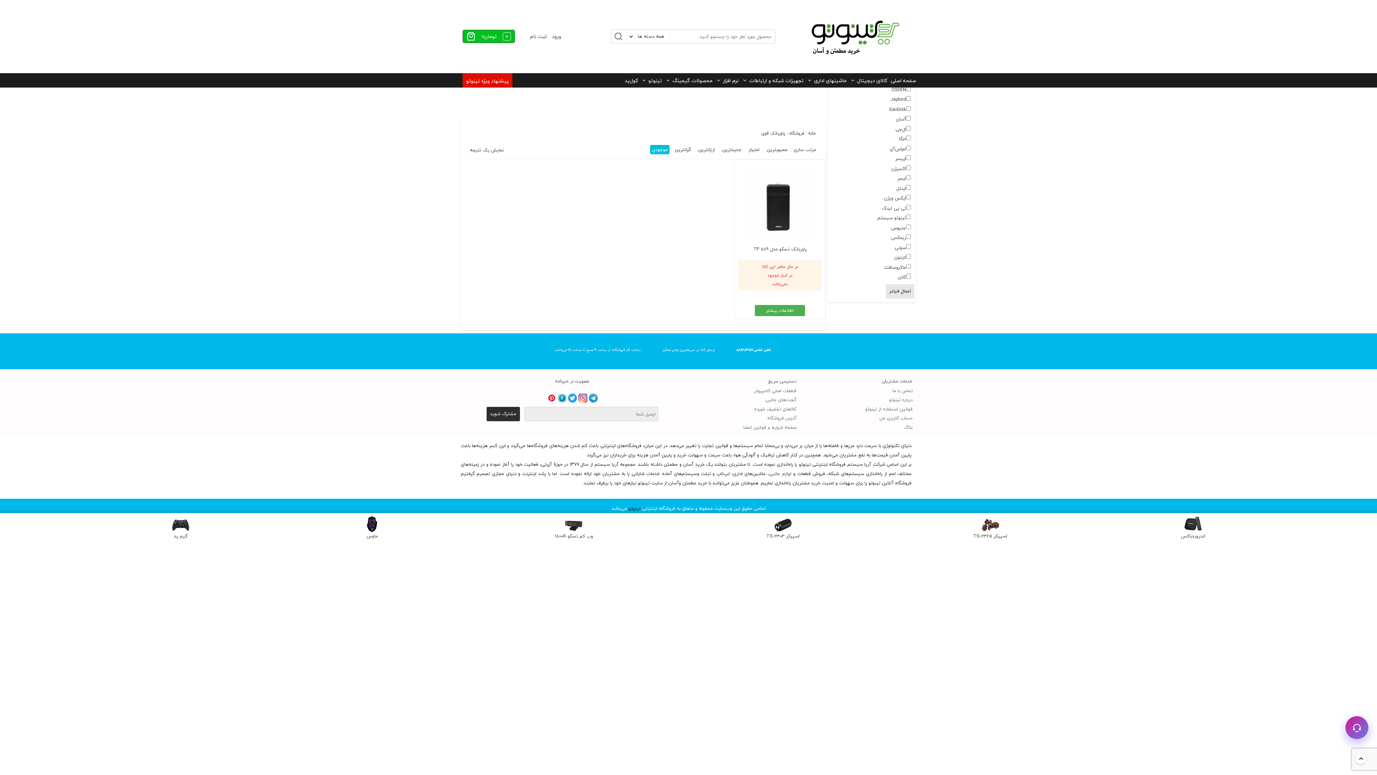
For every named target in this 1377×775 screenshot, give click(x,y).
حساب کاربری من (896, 418)
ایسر (902, 178)
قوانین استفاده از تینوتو (889, 409)
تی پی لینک (894, 208)
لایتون (900, 257)
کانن (902, 277)
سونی (900, 248)
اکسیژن (898, 169)
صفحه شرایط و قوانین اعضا (769, 427)
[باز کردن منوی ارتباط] (1356, 727)
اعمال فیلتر (900, 291)
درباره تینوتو (901, 400)
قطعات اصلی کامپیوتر (775, 391)
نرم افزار (731, 80)
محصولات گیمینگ (692, 80)
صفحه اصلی (903, 80)
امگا (902, 139)
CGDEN (898, 90)
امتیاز (754, 150)
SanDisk (897, 109)
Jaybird (898, 99)
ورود (556, 36)
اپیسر (900, 159)
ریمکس (898, 237)
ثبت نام (538, 36)
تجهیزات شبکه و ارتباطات (776, 80)
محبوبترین (777, 150)
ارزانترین (706, 150)
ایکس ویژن (895, 198)
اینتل (901, 188)
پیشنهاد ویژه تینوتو (487, 80)
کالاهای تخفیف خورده (775, 409)
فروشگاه (796, 133)
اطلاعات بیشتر (780, 310)
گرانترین (683, 150)
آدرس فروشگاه (781, 418)
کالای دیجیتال (872, 80)
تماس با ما (903, 391)
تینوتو (655, 80)
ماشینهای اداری (830, 80)
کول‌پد (631, 80)
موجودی (660, 150)
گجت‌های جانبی (780, 400)
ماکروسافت (895, 267)
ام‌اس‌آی (898, 149)
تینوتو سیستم (891, 218)
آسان (901, 119)
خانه (812, 133)
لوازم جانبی (780, 474)
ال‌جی (900, 129)
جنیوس (898, 228)
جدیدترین (732, 150)
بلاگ (908, 427)
